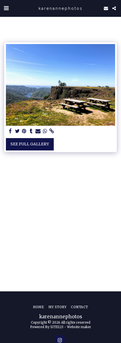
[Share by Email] (38, 131)
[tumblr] (31, 131)
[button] (6, 8)
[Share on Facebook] (10, 131)
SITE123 (56, 327)
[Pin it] (24, 131)
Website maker (79, 327)
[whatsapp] (45, 131)
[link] (51, 131)
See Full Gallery (29, 144)
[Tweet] (17, 131)
